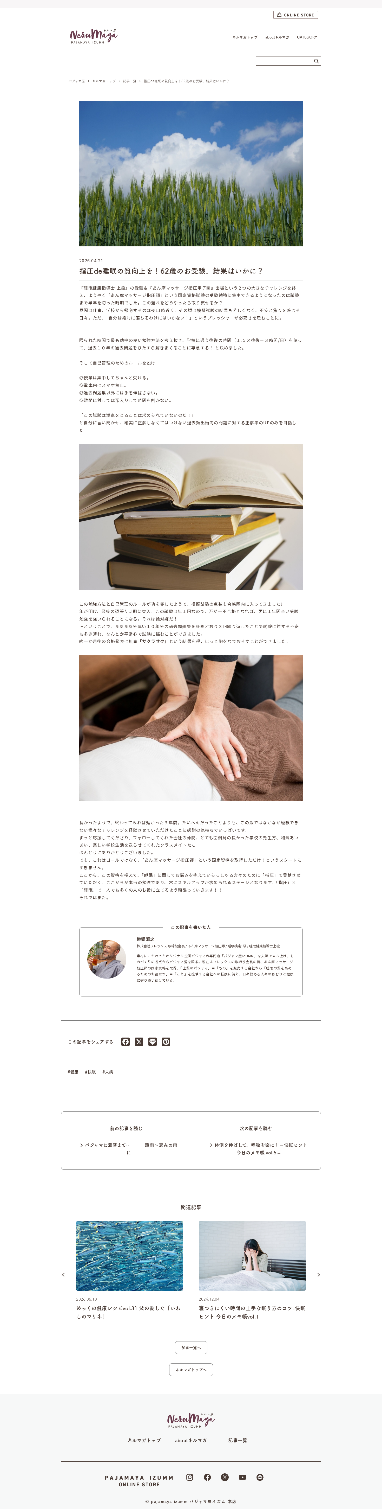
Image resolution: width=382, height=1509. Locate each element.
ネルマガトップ (245, 37)
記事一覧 (237, 1440)
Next (319, 1275)
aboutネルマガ (277, 37)
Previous (63, 1275)
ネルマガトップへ (191, 1370)
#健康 (73, 1072)
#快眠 (90, 1072)
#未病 (107, 1072)
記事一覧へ (191, 1348)
